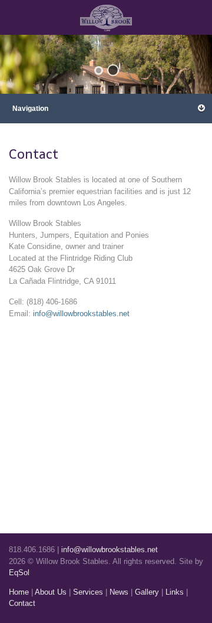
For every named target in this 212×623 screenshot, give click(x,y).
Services (88, 592)
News (119, 592)
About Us (51, 592)
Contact (22, 603)
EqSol (19, 572)
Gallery (147, 592)
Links (174, 592)
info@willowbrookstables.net (81, 313)
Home (19, 592)
